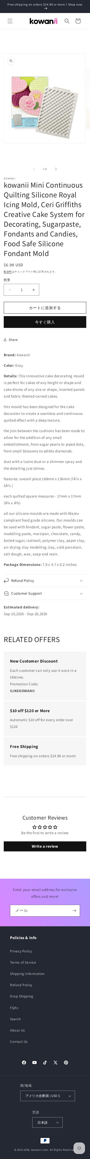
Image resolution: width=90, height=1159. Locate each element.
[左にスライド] (34, 169)
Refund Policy (21, 985)
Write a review (45, 846)
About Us (17, 1030)
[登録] (74, 911)
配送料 (8, 271)
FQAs (14, 1007)
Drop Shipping (21, 996)
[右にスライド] (56, 169)
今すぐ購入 (45, 322)
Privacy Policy (21, 951)
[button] (10, 21)
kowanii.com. (40, 1149)
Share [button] (13, 339)
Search (15, 1019)
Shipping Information (27, 973)
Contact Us (19, 1041)
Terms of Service (23, 962)
